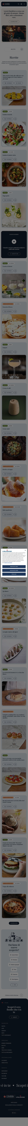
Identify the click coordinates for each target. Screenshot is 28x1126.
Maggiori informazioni (8, 562)
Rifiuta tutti (14, 574)
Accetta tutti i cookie (14, 570)
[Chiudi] (25, 550)
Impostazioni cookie (14, 566)
